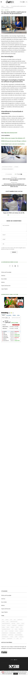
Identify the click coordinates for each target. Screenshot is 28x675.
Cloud (7, 621)
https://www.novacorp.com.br (10, 132)
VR (20, 638)
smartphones (10, 634)
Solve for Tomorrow (18, 634)
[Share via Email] (21, 174)
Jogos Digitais (4, 289)
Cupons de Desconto (5, 285)
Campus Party (19, 619)
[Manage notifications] (3, 672)
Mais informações (22, 673)
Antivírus (3, 275)
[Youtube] (23, 2)
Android (6, 619)
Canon (3, 621)
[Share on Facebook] (17, 174)
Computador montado (6, 623)
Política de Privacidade (6, 272)
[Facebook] (20, 2)
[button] (2, 205)
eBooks (3, 282)
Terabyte (3, 638)
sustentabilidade (5, 636)
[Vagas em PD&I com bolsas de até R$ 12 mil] (14, 202)
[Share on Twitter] (18, 174)
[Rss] (24, 2)
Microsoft (21, 629)
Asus (14, 619)
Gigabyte (12, 627)
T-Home (16, 636)
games (8, 627)
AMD (3, 619)
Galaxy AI (3, 625)
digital (18, 623)
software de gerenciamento (7, 169)
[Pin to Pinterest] (20, 174)
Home (2, 6)
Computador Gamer (13, 621)
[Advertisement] (14, 404)
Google (17, 627)
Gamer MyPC (14, 625)
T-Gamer (11, 636)
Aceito (15, 673)
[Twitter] (21, 2)
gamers (3, 627)
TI (14, 638)
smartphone (4, 634)
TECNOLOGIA (21, 636)
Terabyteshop (9, 638)
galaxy (22, 623)
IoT (12, 629)
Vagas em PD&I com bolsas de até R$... (14, 213)
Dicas (7, 6)
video (17, 638)
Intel (21, 627)
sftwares (16, 166)
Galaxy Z (8, 625)
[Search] (26, 2)
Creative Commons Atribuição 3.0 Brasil (17, 648)
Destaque (13, 623)
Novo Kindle (4, 279)
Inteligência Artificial (6, 629)
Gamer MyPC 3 (20, 625)
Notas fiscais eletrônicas (7, 166)
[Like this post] (16, 174)
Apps (11, 619)
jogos (16, 629)
